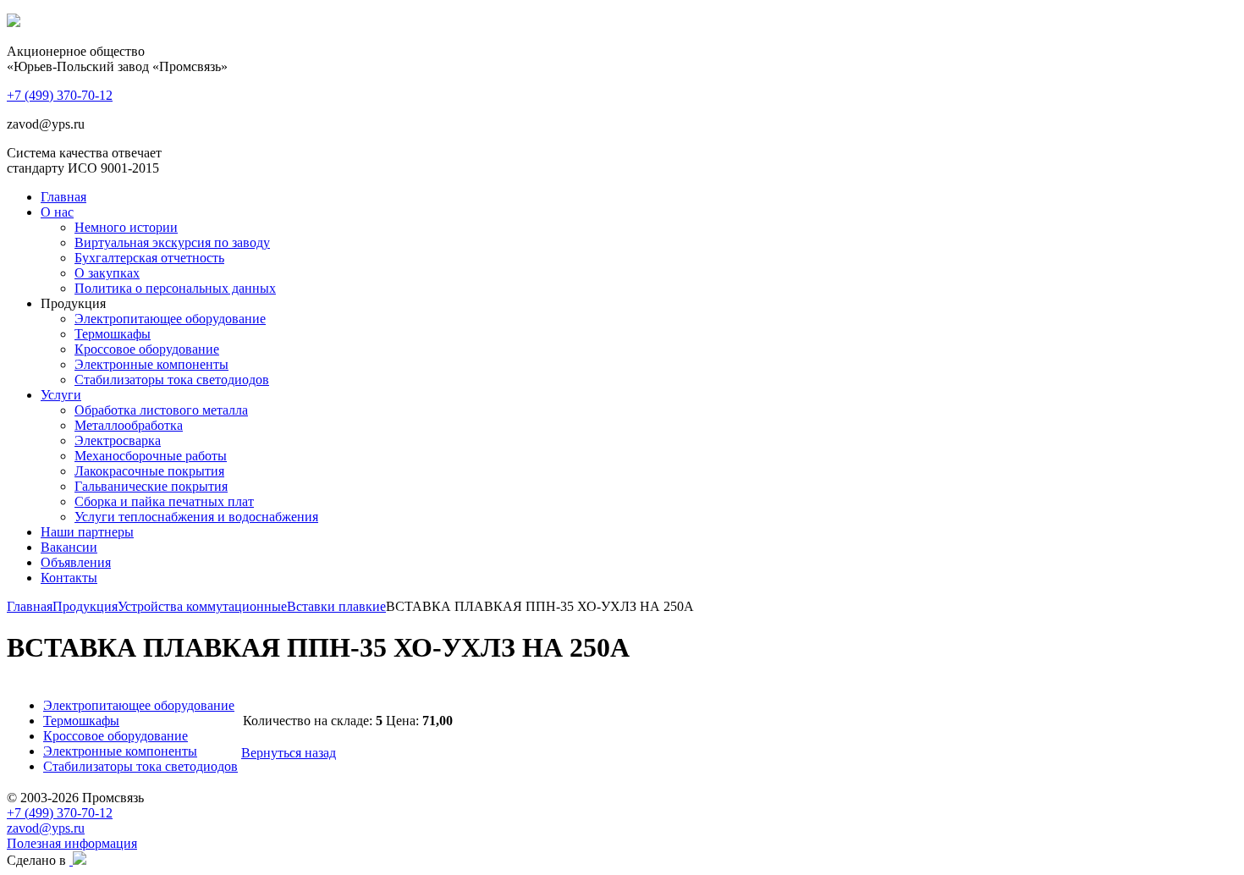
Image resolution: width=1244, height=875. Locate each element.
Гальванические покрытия (151, 486)
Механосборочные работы (150, 456)
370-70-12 (60, 95)
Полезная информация (72, 843)
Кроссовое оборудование (146, 349)
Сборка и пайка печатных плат (164, 501)
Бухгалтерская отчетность (149, 257)
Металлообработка (128, 425)
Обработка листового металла (161, 410)
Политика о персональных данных (175, 288)
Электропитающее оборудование (170, 318)
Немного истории (126, 227)
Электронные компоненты (151, 364)
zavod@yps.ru (46, 828)
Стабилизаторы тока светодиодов (171, 379)
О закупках (107, 273)
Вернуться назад (288, 753)
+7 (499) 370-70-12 (60, 813)
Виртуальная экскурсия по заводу (172, 242)
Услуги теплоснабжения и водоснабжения (196, 516)
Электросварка (117, 440)
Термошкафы (112, 334)
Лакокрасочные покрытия (149, 471)
